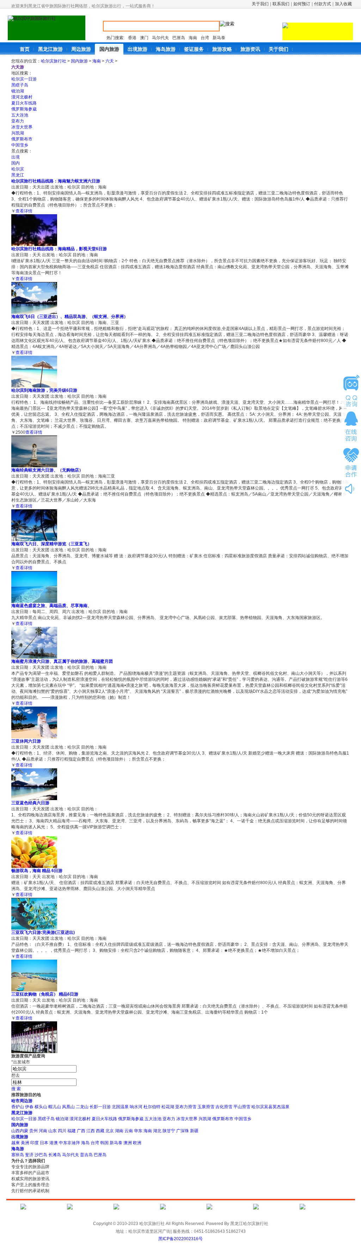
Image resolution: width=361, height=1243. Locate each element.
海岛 (85, 1142)
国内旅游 (79, 61)
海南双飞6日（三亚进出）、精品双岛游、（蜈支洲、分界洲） (69, 316)
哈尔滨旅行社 (53, 61)
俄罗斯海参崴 (24, 109)
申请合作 (351, 462)
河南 (43, 1130)
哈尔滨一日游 (24, 79)
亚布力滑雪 (185, 1106)
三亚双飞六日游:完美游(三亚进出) (43, 932)
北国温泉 (120, 1106)
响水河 (136, 1106)
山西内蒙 (19, 1130)
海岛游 (17, 1148)
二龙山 (82, 1106)
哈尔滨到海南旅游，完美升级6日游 (44, 390)
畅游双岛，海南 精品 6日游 (36, 870)
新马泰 (219, 37)
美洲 (25, 1142)
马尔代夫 (160, 37)
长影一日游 (100, 1106)
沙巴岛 (41, 1154)
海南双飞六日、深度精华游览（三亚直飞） (51, 543)
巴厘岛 (178, 37)
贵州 (33, 1130)
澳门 (144, 37)
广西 (81, 1130)
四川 (62, 1130)
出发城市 (20, 1061)
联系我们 (281, 3)
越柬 (15, 1142)
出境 (15, 157)
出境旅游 (19, 1136)
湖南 (119, 1130)
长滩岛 (54, 1154)
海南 (193, 37)
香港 (132, 37)
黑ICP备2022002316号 (180, 1238)
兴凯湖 (17, 133)
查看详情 (24, 211)
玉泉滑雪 (205, 1106)
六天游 (17, 67)
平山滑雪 (241, 1106)
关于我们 (260, 3)
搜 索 (16, 1088)
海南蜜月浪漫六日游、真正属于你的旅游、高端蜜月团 (62, 661)
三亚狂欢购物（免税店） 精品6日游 (44, 994)
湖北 (157, 1130)
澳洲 (127, 1142)
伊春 (29, 1106)
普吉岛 (86, 1154)
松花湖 (167, 1106)
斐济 (29, 1154)
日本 (44, 1142)
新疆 (194, 1130)
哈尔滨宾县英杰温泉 (270, 1106)
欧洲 (137, 1142)
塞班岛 (17, 1154)
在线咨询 (351, 426)
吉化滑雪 (223, 1106)
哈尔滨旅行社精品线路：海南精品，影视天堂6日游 (59, 248)
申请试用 (351, 390)
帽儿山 (54, 1106)
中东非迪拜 (69, 1142)
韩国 (104, 1142)
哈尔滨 (17, 169)
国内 (15, 163)
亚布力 (17, 121)
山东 (52, 1130)
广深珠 (182, 1130)
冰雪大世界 (21, 127)
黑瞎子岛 (19, 85)
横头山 (41, 1106)
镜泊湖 (17, 91)
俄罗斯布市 (21, 139)
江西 (90, 1130)
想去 (15, 1075)
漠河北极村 (21, 97)
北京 (109, 1130)
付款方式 (322, 3)
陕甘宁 (169, 1130)
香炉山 (17, 1106)
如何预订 (301, 3)
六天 (109, 61)
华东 (138, 1130)
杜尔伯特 (151, 1106)
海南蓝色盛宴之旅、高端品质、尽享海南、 (51, 605)
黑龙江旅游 (21, 1112)
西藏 (100, 1130)
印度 (34, 1142)
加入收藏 (343, 3)
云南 (128, 1130)
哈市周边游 (21, 1100)
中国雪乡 (19, 145)
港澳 (53, 1142)
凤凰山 (68, 1106)
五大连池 (19, 115)
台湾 (205, 37)
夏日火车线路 (24, 103)
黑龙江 (17, 175)
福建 (71, 1130)
